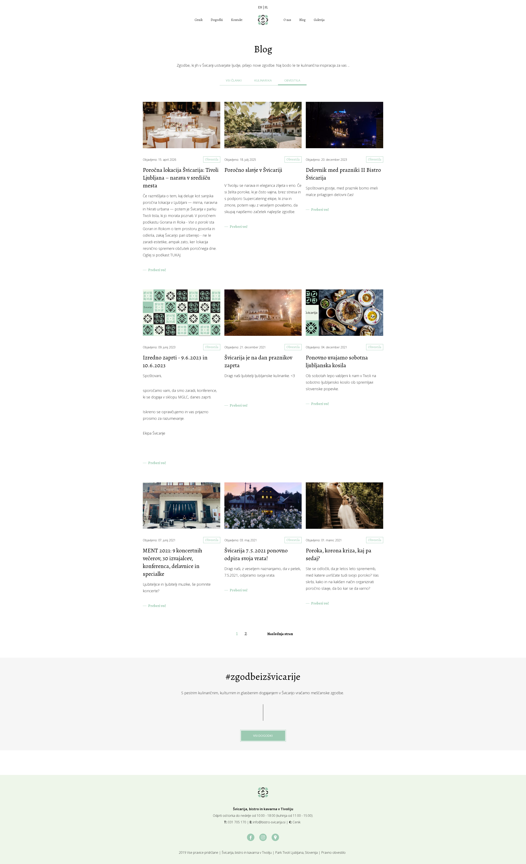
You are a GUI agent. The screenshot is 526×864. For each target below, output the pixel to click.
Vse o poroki (198, 222)
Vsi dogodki (263, 735)
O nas (287, 20)
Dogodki (217, 20)
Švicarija (196, 209)
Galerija (319, 20)
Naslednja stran (280, 633)
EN (260, 7)
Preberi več (157, 269)
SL (266, 7)
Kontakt (236, 20)
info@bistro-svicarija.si (269, 822)
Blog (302, 20)
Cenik (199, 20)
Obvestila (211, 159)
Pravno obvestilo (333, 852)
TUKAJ (175, 254)
